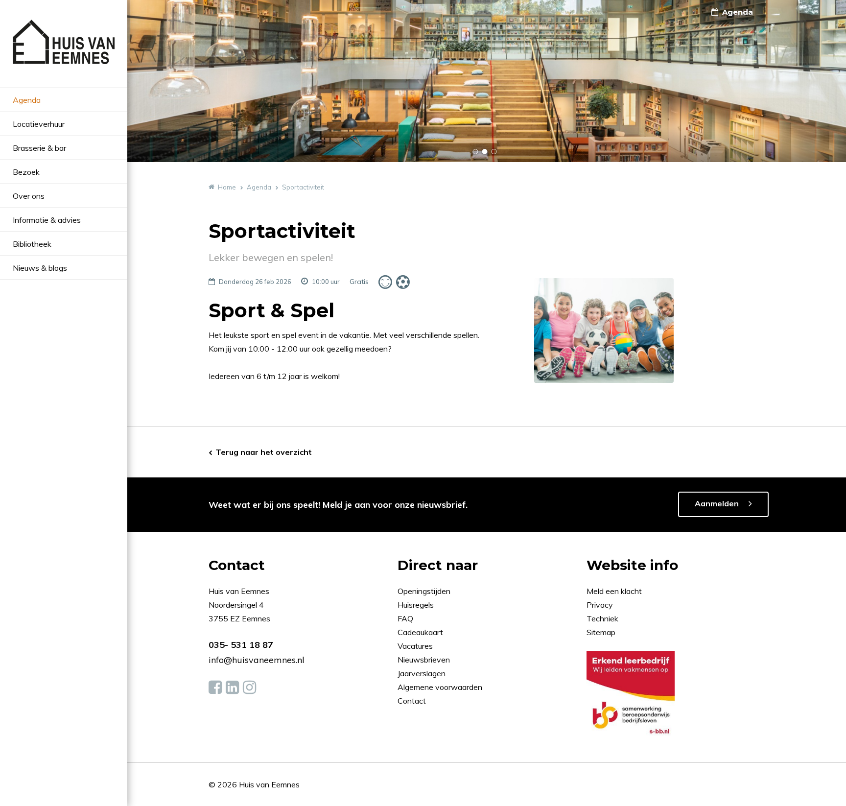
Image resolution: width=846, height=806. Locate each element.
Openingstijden (424, 591)
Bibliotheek (32, 244)
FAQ (406, 618)
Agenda (27, 100)
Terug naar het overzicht (263, 452)
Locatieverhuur (39, 124)
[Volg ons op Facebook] (215, 687)
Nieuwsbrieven (425, 659)
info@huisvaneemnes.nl (257, 659)
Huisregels (417, 605)
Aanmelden (717, 503)
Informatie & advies (47, 220)
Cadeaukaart (421, 632)
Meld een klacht (614, 591)
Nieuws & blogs (40, 268)
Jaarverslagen (422, 673)
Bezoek (26, 172)
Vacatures (415, 646)
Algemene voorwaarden (440, 687)
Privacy (600, 605)
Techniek (602, 618)
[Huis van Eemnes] (64, 54)
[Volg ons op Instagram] (249, 687)
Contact (412, 701)
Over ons (29, 196)
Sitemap (601, 632)
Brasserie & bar (39, 148)
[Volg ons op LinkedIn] (232, 687)
